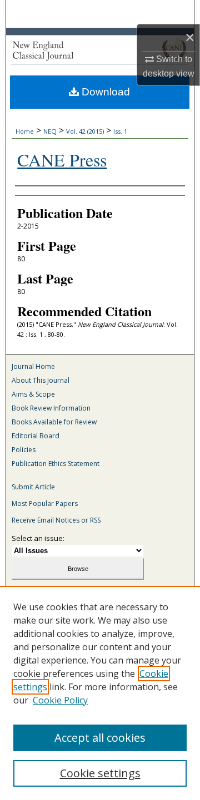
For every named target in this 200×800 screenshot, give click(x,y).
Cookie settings (100, 773)
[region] (100, 693)
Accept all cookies (100, 737)
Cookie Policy (60, 700)
